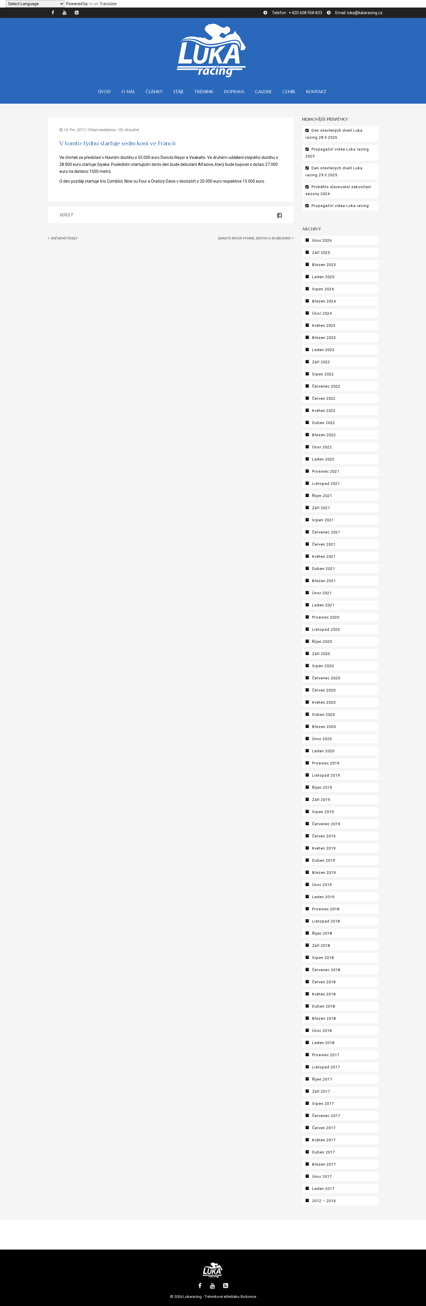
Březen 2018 (324, 1018)
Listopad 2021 (326, 483)
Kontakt (316, 91)
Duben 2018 (323, 1006)
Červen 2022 (324, 398)
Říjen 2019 (322, 787)
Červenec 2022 (326, 386)
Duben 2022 (323, 423)
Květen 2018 (324, 994)
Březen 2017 (324, 1164)
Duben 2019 (323, 860)
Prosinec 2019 (325, 763)
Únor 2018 (322, 1030)
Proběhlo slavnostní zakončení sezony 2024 (338, 190)
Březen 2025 (324, 265)
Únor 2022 (322, 447)
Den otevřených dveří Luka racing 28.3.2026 (334, 134)
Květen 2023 (324, 325)
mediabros (106, 130)
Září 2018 (321, 945)
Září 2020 (321, 654)
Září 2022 (321, 362)
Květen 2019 (324, 848)
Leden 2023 (323, 350)
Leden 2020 (323, 751)
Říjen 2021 (322, 496)
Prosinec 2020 (325, 617)
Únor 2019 (322, 885)
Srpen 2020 (323, 666)
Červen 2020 (324, 690)
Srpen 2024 (323, 289)
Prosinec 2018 (325, 909)
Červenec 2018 (326, 970)
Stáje (178, 91)
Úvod (104, 91)
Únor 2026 (322, 240)
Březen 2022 (324, 435)
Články (154, 91)
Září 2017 (321, 1091)
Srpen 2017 (323, 1103)
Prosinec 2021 (325, 471)
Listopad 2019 (326, 775)
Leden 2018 (323, 1043)
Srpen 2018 (323, 957)
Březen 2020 (324, 726)
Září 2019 (321, 799)
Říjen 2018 (322, 933)
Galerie (263, 91)
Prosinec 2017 (325, 1055)
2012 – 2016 (324, 1201)
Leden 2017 (323, 1188)
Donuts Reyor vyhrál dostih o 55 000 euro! (254, 238)
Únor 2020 (322, 739)
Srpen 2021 (323, 520)
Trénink (203, 91)
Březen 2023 (324, 337)
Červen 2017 (324, 1128)
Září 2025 (321, 252)
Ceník (289, 91)
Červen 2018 (324, 982)
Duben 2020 (323, 714)
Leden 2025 (323, 277)
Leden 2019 (323, 897)
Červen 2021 (324, 544)
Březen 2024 (324, 301)
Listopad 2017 (326, 1067)
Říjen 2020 (322, 641)
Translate (108, 3)
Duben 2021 (323, 568)
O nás (128, 91)
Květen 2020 (324, 702)
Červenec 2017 (326, 1116)
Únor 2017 (322, 1176)
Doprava (234, 91)
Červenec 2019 (326, 824)
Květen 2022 (324, 410)
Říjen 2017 (322, 1079)
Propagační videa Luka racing (340, 205)
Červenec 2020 (326, 678)
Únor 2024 (322, 313)
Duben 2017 (323, 1152)
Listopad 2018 (326, 921)
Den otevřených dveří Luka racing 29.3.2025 (334, 171)
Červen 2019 (324, 836)
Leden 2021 (323, 605)
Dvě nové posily (64, 238)
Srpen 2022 (323, 374)
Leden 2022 (323, 459)
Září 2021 (321, 508)
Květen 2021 (324, 556)
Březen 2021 (324, 581)
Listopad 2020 (326, 629)
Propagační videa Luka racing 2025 (337, 152)
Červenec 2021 (326, 532)
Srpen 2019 (323, 812)
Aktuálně (131, 130)
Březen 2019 (324, 872)
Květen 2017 (324, 1140)
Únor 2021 (322, 593)
